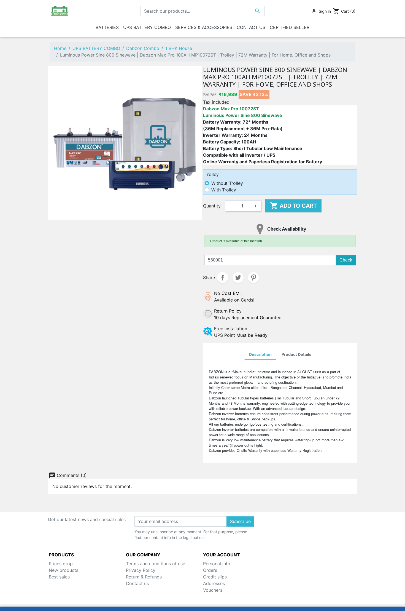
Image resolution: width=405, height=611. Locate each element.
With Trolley (223, 190)
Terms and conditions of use (155, 563)
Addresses (214, 583)
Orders (210, 570)
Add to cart (293, 206)
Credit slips (215, 577)
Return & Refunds (144, 577)
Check (345, 260)
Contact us (137, 583)
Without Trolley (227, 183)
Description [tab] (260, 354)
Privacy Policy (140, 570)
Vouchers (212, 590)
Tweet (238, 277)
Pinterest (253, 277)
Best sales (59, 577)
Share (222, 277)
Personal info (216, 563)
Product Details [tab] (296, 354)
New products (63, 570)
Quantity (212, 206)
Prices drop (61, 563)
